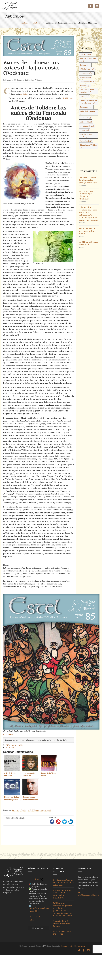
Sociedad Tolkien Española (87, 91)
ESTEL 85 (68, 98)
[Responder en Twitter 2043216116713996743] (30, 916)
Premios (85, 77)
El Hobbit (86, 122)
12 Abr (36, 879)
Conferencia (87, 81)
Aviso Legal (80, 946)
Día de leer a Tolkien (88, 146)
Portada (25, 23)
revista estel (46, 810)
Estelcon (85, 118)
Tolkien (85, 65)
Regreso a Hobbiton (88, 60)
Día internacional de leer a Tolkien (88, 102)
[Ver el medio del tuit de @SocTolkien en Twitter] (36, 911)
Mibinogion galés (14, 745)
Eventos (85, 85)
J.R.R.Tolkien (33, 810)
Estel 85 (23, 810)
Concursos (86, 107)
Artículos (15, 810)
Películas (86, 141)
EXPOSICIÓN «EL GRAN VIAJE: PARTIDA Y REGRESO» (87, 195)
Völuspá (10, 747)
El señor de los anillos (86, 135)
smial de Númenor (87, 112)
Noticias (37, 23)
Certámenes (86, 73)
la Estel (23, 94)
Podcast (85, 54)
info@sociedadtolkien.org (88, 895)
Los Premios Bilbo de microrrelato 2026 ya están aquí (88, 180)
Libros (84, 130)
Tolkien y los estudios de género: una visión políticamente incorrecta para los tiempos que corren (88, 213)
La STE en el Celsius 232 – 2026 (88, 243)
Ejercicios (8, 734)
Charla (84, 96)
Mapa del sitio (67, 946)
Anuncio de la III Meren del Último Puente (87, 231)
